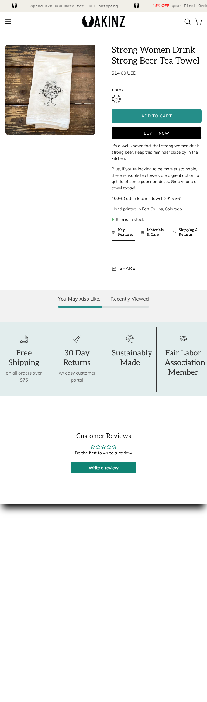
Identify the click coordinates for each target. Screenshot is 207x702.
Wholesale (16, 555)
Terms (11, 634)
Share (127, 268)
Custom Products (23, 615)
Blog (10, 564)
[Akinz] (103, 22)
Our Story (15, 527)
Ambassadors (19, 536)
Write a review (104, 467)
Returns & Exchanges (27, 624)
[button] (187, 21)
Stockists (14, 545)
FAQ (9, 606)
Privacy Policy (19, 643)
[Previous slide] (117, 254)
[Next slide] (195, 254)
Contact (13, 596)
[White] (116, 99)
